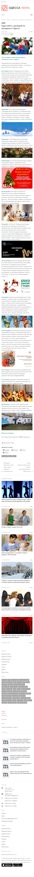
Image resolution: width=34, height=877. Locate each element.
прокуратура (16, 698)
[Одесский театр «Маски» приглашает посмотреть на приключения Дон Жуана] (17, 618)
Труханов (4, 684)
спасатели (8, 700)
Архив (3, 816)
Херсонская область (19, 684)
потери (23, 695)
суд (25, 700)
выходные (4, 456)
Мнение (3, 669)
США (28, 682)
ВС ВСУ (4, 679)
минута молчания (13, 693)
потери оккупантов (6, 698)
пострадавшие (16, 695)
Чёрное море (5, 686)
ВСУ (9, 679)
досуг (14, 456)
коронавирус (16, 691)
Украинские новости (6, 656)
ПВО (15, 682)
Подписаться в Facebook (11, 798)
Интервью (4, 664)
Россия (19, 682)
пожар (3, 695)
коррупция (23, 691)
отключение (22, 693)
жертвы (4, 691)
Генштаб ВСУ (15, 679)
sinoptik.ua (15, 727)
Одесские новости (6, 654)
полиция (9, 695)
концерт (9, 691)
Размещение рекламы (7, 821)
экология (4, 702)
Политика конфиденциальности (9, 818)
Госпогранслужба (24, 679)
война (3, 689)
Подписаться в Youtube (11, 806)
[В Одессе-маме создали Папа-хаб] (17, 509)
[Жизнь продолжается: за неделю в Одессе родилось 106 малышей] (17, 535)
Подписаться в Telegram (11, 800)
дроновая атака (26, 689)
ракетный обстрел (25, 698)
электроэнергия (12, 702)
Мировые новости (6, 659)
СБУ (24, 682)
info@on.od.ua (8, 794)
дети (10, 456)
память (28, 693)
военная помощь (23, 686)
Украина (10, 684)
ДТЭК (3, 682)
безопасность (13, 686)
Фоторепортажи (5, 661)
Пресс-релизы (5, 672)
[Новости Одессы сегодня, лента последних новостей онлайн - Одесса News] (17, 8)
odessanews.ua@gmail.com (11, 795)
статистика (20, 700)
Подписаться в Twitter (10, 803)
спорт (14, 700)
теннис (29, 700)
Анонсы (3, 667)
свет (3, 700)
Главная (4, 813)
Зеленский (9, 682)
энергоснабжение (22, 702)
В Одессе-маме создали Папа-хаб (12, 527)
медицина (4, 693)
